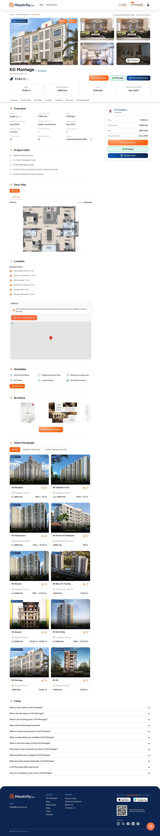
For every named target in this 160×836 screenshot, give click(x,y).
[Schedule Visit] (151, 826)
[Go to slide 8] (33, 482)
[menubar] (28, 79)
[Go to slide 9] (75, 482)
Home (12, 14)
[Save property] (46, 488)
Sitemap (49, 814)
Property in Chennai (22, 14)
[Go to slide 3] (27, 482)
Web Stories (51, 805)
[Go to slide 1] (25, 482)
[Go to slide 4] (28, 482)
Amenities (59, 100)
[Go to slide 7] (32, 482)
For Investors (51, 5)
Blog (41, 5)
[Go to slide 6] (71, 482)
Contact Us (70, 808)
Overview (14, 100)
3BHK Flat (14, 191)
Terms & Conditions (73, 801)
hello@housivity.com (18, 807)
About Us (69, 805)
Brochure (69, 100)
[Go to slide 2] (26, 482)
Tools (48, 811)
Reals (124, 5)
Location (48, 100)
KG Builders (42, 71)
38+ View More (17, 386)
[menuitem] (28, 79)
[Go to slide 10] (75, 530)
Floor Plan (38, 100)
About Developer (82, 100)
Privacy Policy (70, 798)
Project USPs (26, 100)
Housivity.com (132, 795)
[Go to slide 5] (70, 482)
